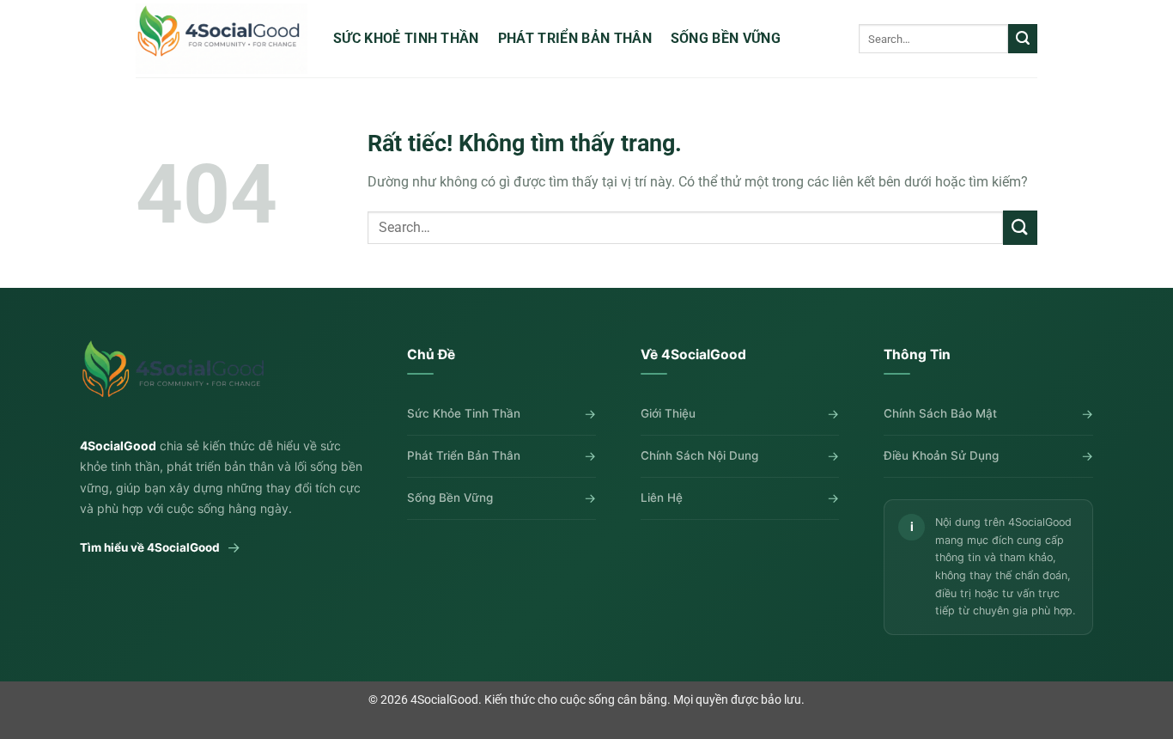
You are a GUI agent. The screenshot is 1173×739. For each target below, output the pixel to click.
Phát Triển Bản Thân (575, 38)
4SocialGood (444, 700)
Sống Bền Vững (726, 38)
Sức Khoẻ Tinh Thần (406, 38)
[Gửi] (1022, 38)
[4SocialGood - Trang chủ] (176, 377)
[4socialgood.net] (221, 38)
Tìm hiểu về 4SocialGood (160, 547)
